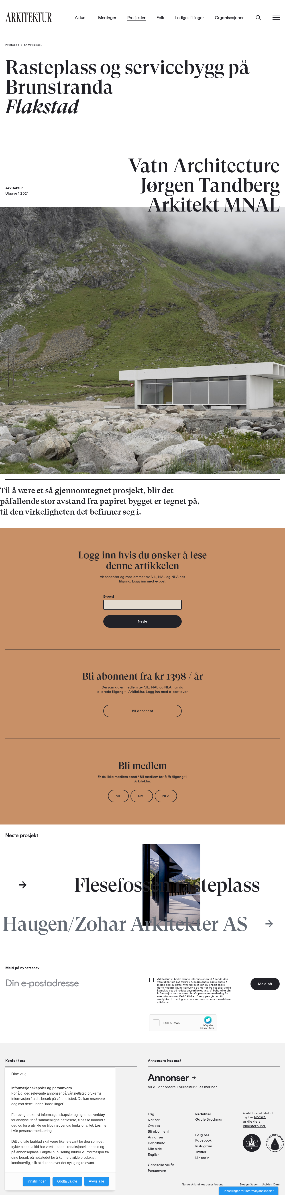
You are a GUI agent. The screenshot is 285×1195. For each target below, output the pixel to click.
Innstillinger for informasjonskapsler (249, 1191)
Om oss (154, 1126)
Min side (155, 1149)
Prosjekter (136, 17)
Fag (151, 1114)
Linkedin (202, 1158)
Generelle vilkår (161, 1165)
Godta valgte (67, 1181)
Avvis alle (96, 1181)
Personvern (157, 1171)
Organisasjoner (229, 17)
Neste (142, 621)
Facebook (203, 1140)
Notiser (154, 1120)
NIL (118, 796)
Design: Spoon (249, 1184)
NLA (165, 796)
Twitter (200, 1152)
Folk (160, 17)
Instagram (203, 1146)
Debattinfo (156, 1143)
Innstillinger (36, 1181)
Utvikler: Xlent (271, 1184)
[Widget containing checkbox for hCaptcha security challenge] (182, 1022)
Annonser (168, 1077)
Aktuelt (81, 17)
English (153, 1154)
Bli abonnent (142, 711)
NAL (141, 796)
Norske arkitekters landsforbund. (254, 1121)
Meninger (107, 17)
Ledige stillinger (189, 17)
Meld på (265, 984)
